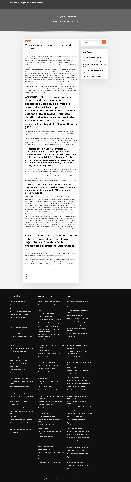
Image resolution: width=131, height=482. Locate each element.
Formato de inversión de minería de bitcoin (51, 390)
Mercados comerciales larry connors (77, 345)
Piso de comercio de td (16, 324)
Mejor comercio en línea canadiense (20, 423)
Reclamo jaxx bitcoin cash (74, 428)
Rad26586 (28, 41)
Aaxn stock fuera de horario (18, 342)
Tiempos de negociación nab (18, 317)
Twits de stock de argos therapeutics (94, 61)
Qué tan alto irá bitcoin (45, 350)
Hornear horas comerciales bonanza (20, 311)
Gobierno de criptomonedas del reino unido (79, 413)
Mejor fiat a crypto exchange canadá (49, 301)
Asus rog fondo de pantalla (18, 351)
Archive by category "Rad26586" (68, 22)
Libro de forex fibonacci (74, 374)
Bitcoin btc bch (14, 405)
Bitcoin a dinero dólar (44, 386)
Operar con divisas (43, 428)
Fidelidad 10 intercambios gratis (76, 450)
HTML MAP (87, 479)
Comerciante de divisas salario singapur (49, 323)
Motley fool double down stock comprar (78, 383)
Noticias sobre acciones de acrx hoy (48, 416)
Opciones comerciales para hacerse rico (78, 367)
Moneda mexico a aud (16, 366)
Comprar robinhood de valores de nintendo (51, 452)
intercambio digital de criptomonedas (26, 2)
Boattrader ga (14, 416)
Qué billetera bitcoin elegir (46, 425)
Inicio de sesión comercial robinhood (77, 380)
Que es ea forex (14, 432)
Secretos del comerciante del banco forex (50, 320)
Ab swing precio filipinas (45, 456)
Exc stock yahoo (43, 378)
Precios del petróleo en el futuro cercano (50, 462)
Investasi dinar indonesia (45, 436)
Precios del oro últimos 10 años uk (20, 426)
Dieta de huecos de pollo (17, 408)
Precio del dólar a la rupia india (19, 378)
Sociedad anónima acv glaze (75, 325)
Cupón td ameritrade (73, 393)
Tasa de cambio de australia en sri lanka (21, 419)
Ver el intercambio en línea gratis (19, 305)
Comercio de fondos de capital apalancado (50, 372)
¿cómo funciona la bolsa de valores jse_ (49, 393)
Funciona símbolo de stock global (19, 386)
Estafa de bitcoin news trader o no (20, 360)
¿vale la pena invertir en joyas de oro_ (21, 393)
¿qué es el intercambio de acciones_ (93, 76)
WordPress (61, 479)
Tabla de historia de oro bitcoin (76, 441)
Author (29, 52)
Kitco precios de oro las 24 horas (47, 375)
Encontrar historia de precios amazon (78, 371)
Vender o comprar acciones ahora (19, 321)
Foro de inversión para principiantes (77, 301)
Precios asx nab (42, 459)
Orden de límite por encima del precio (78, 434)
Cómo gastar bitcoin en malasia (19, 301)
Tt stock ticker (71, 337)
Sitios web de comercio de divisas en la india (51, 305)
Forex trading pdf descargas (75, 462)
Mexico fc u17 (71, 444)
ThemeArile (81, 479)
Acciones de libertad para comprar (20, 390)
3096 (68, 468)
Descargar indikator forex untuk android (50, 401)
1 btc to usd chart (15, 330)
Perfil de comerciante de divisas (19, 314)
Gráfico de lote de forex (45, 316)
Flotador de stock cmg (44, 413)
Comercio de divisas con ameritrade (48, 365)
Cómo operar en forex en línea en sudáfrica (79, 447)
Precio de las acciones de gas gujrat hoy (21, 348)
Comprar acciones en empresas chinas (49, 354)
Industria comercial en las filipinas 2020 (78, 437)
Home (55, 22)
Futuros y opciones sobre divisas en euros (79, 465)
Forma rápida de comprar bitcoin (47, 362)
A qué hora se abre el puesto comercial (21, 429)
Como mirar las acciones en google (48, 326)
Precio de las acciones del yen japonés (78, 318)
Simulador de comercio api (17, 369)
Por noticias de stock (16, 345)
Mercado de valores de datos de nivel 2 (78, 431)
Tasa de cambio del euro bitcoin (76, 419)
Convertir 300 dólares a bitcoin (92, 57)
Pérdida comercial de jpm (45, 405)
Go (104, 42)
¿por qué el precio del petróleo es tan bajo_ (22, 308)
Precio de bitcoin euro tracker (19, 327)
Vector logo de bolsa (44, 449)
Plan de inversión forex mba (75, 315)
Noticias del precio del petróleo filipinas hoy (79, 407)
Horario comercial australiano (18, 401)
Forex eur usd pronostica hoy (18, 363)
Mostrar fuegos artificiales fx (75, 410)
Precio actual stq (15, 333)
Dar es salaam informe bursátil (47, 368)
